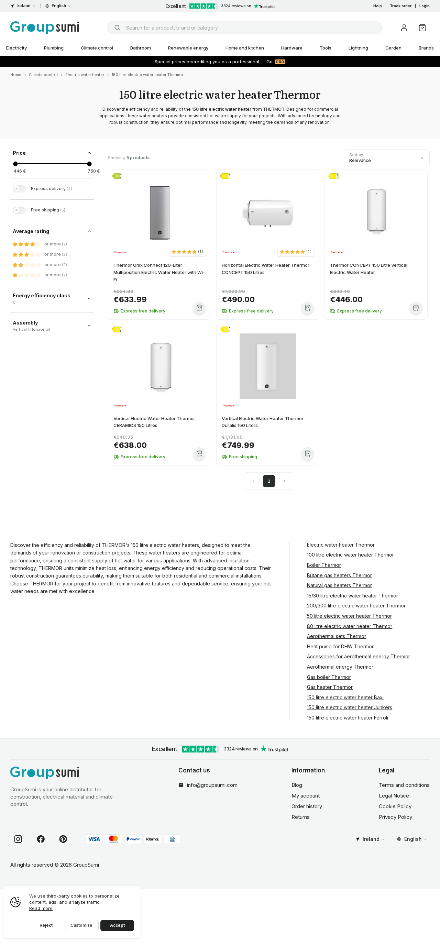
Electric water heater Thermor (341, 545)
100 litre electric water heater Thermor (350, 555)
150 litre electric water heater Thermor (147, 74)
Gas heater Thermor (330, 687)
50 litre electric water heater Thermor (349, 616)
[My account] (404, 27)
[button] (187, 251)
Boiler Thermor (324, 565)
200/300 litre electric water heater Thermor (356, 605)
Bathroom (140, 48)
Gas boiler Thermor (329, 677)
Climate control (97, 48)
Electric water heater (84, 74)
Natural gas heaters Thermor (339, 585)
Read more (41, 908)
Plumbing (54, 48)
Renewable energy (188, 48)
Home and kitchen (245, 48)
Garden (393, 48)
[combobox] (244, 27)
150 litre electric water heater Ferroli (347, 718)
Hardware (291, 48)
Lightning (358, 48)
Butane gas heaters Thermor (339, 575)
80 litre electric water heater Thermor (349, 626)
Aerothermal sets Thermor (336, 636)
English (59, 5)
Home (15, 74)
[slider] (15, 163)
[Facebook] (41, 839)
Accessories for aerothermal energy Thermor (358, 656)
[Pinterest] (63, 839)
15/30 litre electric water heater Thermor (352, 595)
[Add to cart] (199, 307)
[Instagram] (18, 839)
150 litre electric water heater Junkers (349, 707)
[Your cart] (422, 27)
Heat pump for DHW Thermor (340, 646)
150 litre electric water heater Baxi (345, 697)
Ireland (23, 5)
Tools (325, 48)
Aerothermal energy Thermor (340, 667)
